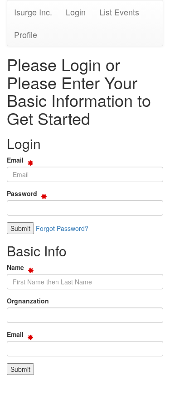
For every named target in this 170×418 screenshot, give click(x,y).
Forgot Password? (62, 228)
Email (15, 159)
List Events (119, 12)
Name (15, 267)
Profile (25, 34)
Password (22, 193)
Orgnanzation (28, 300)
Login (76, 12)
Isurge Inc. (33, 12)
